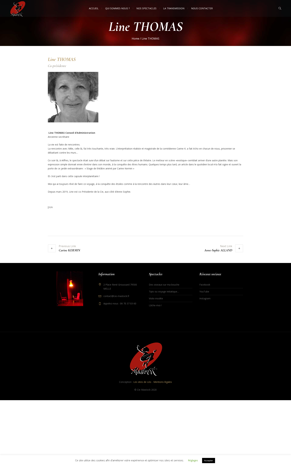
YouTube (204, 291)
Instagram (205, 298)
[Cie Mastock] (145, 359)
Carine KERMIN (69, 250)
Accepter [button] (208, 460)
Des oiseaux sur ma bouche (164, 284)
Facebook (204, 284)
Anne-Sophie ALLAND (218, 250)
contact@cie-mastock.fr (116, 296)
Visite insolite (156, 298)
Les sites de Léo (142, 382)
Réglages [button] (193, 460)
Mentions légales (162, 382)
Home (135, 38)
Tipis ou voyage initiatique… (164, 291)
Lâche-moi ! (155, 305)
